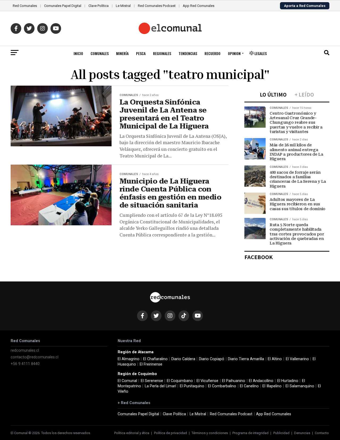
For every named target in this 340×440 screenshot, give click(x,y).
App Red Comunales (198, 6)
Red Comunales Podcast (157, 6)
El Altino (275, 359)
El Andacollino (261, 381)
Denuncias (302, 433)
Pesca (141, 53)
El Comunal (127, 381)
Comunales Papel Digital (62, 6)
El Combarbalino (222, 386)
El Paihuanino (233, 381)
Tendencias (187, 53)
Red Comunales (25, 6)
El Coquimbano (180, 381)
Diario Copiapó (211, 359)
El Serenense (152, 381)
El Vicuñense (207, 381)
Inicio (78, 53)
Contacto (322, 433)
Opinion (234, 53)
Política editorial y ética (131, 433)
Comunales (100, 53)
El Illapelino (272, 386)
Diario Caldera (183, 359)
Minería (122, 53)
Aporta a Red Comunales (304, 6)
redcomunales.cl (25, 350)
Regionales (162, 53)
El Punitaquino (192, 386)
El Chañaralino (155, 359)
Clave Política (98, 6)
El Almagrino (128, 359)
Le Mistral (123, 6)
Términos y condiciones (210, 433)
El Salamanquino (300, 386)
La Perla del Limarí (160, 386)
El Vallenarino (297, 359)
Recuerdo (212, 53)
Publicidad (281, 433)
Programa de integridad (250, 433)
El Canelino (249, 386)
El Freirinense (151, 364)
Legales (260, 53)
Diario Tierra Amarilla (246, 359)
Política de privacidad (170, 433)
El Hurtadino (287, 381)
